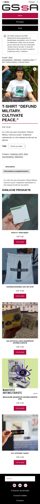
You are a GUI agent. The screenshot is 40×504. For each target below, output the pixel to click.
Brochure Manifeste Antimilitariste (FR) (20, 398)
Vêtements (17, 60)
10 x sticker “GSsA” (20, 453)
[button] (34, 69)
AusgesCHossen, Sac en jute (20, 287)
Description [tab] (10, 167)
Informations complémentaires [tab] (16, 171)
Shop (20, 28)
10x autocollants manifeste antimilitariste (20, 342)
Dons (20, 15)
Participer (20, 22)
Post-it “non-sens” (20, 233)
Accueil (4, 57)
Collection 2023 (28, 60)
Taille (4, 146)
